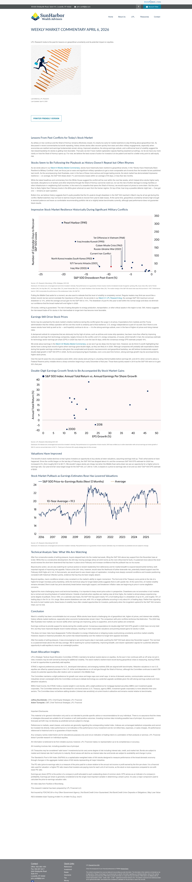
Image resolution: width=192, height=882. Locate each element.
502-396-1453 (41, 866)
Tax (65, 878)
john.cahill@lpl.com (83, 7)
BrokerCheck (124, 868)
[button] (110, 16)
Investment (68, 869)
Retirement (68, 866)
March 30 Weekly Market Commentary (71, 344)
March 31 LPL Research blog (110, 298)
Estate (66, 872)
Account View (153, 7)
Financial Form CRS (94, 865)
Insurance (67, 875)
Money (66, 880)
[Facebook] (138, 6)
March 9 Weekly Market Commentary (65, 167)
